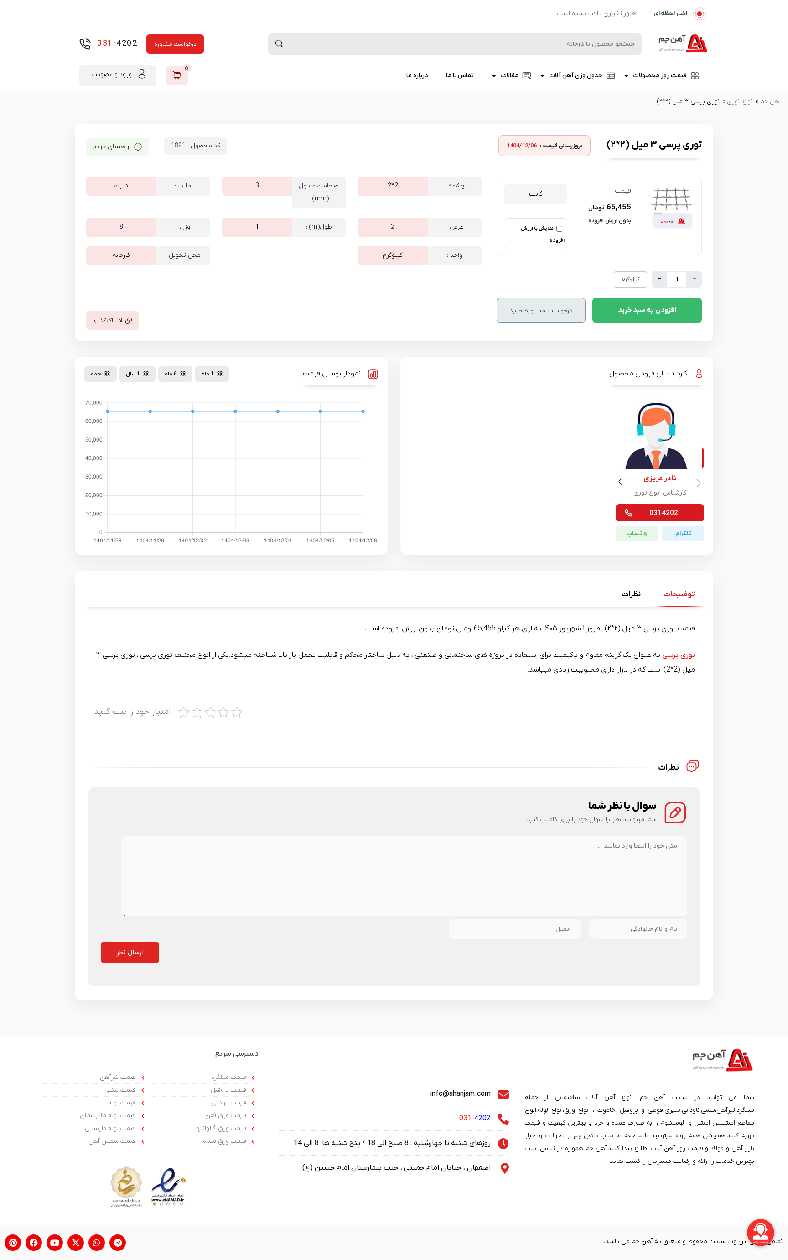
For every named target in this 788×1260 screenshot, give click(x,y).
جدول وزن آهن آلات (575, 75)
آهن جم (770, 101)
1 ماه (208, 374)
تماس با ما (460, 75)
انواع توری (740, 101)
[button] (622, 484)
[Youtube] (55, 1242)
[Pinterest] (13, 1242)
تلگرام (683, 533)
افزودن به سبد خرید (647, 310)
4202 (117, 43)
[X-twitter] (75, 1242)
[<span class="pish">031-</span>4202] (85, 44)
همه (96, 374)
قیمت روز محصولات (660, 75)
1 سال (133, 374)
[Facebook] (34, 1242)
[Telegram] (117, 1242)
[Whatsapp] (96, 1242)
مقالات (509, 75)
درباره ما (417, 75)
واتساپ (637, 533)
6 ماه (171, 374)
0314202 (663, 513)
